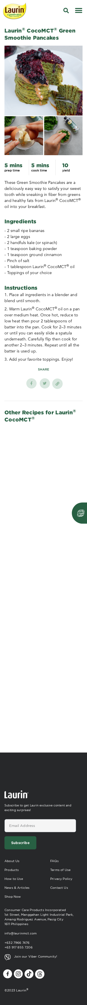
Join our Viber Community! (35, 956)
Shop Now (12, 896)
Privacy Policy (61, 879)
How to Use (13, 879)
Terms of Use (60, 870)
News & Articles (17, 887)
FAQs (54, 861)
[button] (79, 10)
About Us (11, 861)
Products (11, 870)
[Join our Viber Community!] (7, 957)
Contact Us (59, 887)
